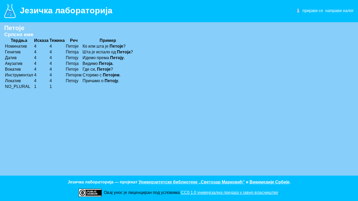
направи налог (339, 10)
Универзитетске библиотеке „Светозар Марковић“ (192, 182)
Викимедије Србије (269, 182)
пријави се (312, 10)
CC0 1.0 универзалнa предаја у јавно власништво (229, 192)
